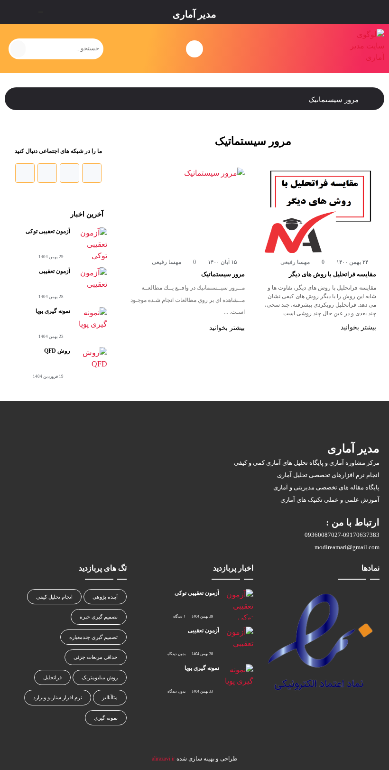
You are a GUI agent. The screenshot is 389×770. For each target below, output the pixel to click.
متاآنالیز (110, 697)
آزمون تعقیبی (54, 271)
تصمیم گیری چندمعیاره (93, 637)
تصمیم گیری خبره (99, 617)
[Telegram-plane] (25, 173)
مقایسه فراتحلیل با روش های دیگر (332, 274)
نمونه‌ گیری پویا (53, 311)
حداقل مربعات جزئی (96, 657)
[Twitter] (69, 173)
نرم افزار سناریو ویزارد (57, 697)
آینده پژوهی (105, 597)
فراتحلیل (52, 677)
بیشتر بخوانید (357, 327)
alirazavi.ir (163, 758)
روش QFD (57, 350)
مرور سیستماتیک (223, 274)
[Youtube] (47, 173)
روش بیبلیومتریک (100, 677)
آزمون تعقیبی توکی (48, 231)
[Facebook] (92, 173)
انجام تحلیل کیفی (54, 597)
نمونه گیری (106, 718)
